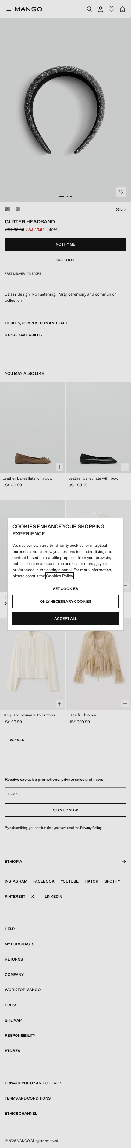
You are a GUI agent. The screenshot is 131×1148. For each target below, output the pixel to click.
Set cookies (65, 588)
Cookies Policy (59, 575)
